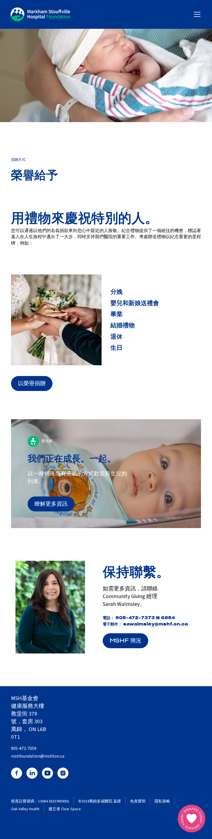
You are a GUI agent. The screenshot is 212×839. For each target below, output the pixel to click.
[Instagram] (62, 773)
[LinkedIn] (32, 773)
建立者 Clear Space (65, 809)
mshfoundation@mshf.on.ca (37, 756)
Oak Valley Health (25, 809)
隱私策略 (162, 801)
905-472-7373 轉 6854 (145, 618)
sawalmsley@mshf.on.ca (155, 624)
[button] (196, 14)
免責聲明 (137, 801)
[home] (40, 14)
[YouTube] (47, 773)
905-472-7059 (23, 748)
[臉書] (16, 773)
